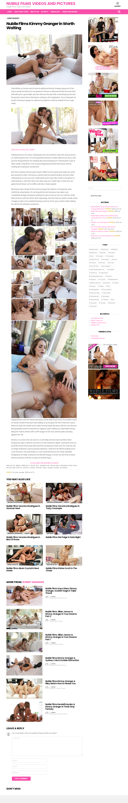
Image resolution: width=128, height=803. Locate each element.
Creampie (110, 256)
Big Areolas (94, 249)
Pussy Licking (30, 468)
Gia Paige (50, 533)
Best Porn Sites (96, 196)
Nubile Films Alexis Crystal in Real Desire (22, 569)
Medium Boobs (95, 283)
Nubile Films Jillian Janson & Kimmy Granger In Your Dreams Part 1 (61, 637)
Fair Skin (93, 263)
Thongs (64, 468)
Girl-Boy (35, 466)
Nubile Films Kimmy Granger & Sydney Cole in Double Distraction (62, 659)
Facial (115, 259)
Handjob (111, 269)
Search (119, 11)
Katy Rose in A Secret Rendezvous (102, 236)
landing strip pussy (69, 466)
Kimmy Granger (33, 582)
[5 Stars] (11, 472)
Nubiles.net (55, 12)
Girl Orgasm (106, 266)
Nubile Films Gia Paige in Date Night (63, 537)
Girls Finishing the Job (97, 269)
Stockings (106, 296)
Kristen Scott (52, 565)
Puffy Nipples (95, 289)
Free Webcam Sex (97, 318)
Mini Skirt (107, 283)
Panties (116, 283)
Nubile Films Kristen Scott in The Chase (61, 569)
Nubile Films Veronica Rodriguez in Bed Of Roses (23, 538)
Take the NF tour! (21, 12)
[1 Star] (7, 472)
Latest (117, 6)
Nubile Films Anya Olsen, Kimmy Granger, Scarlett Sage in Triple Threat (61, 591)
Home (9, 12)
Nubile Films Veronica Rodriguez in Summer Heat (23, 507)
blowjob (11, 466)
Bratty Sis (35, 12)
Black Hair (94, 253)
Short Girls (42, 468)
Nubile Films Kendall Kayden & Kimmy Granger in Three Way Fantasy (60, 706)
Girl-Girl (111, 263)
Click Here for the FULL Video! (23, 150)
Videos (66, 502)
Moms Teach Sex (97, 320)
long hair (12, 468)
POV (108, 286)
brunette (26, 466)
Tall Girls (105, 300)
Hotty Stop (94, 336)
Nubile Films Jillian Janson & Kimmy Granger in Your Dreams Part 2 (61, 614)
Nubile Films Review (69, 12)
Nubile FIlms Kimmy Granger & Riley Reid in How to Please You (60, 682)
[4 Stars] (10, 472)
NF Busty (44, 12)
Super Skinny (95, 300)
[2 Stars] (8, 472)
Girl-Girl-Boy (95, 266)
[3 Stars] (9, 472)
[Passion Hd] (104, 399)
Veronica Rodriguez (14, 502)
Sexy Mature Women (98, 338)
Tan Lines (93, 303)
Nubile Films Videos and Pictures (40, 3)
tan (113, 300)
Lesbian (109, 276)
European (106, 259)
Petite (20, 468)
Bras (19, 466)
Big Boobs (105, 249)
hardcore (45, 466)
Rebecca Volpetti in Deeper (100, 231)
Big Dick (114, 249)
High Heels (56, 466)
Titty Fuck (112, 303)
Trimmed (93, 306)
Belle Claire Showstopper (99, 211)
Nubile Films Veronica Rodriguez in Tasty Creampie (62, 507)
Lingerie (93, 279)
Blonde (103, 253)
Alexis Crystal (12, 565)
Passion (93, 286)
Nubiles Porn (95, 325)
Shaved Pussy (95, 293)
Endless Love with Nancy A (100, 222)
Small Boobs (54, 468)
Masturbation (113, 279)
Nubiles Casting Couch (98, 323)
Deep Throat (95, 259)
